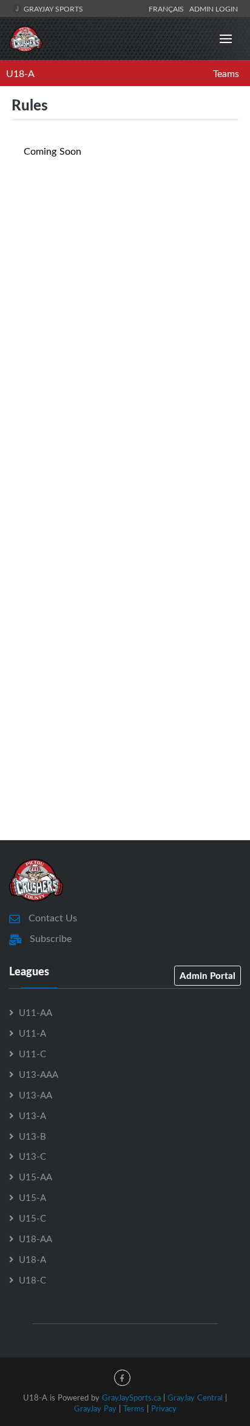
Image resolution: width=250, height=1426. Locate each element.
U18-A (20, 73)
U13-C (32, 1156)
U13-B (32, 1136)
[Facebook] (122, 1377)
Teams (226, 73)
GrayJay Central (195, 1397)
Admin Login (213, 8)
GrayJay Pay (95, 1408)
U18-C (32, 1280)
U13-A (32, 1115)
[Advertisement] (125, 360)
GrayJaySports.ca (131, 1397)
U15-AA (35, 1177)
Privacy (164, 1408)
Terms (133, 1408)
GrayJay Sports (52, 8)
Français (168, 8)
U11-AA (35, 1012)
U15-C (32, 1218)
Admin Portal (207, 975)
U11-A (32, 1033)
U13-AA (35, 1095)
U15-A (32, 1197)
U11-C (32, 1054)
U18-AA (35, 1239)
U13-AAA (38, 1074)
